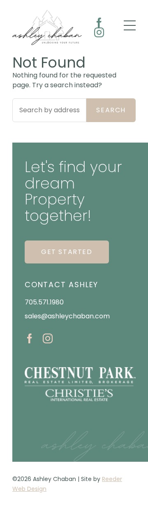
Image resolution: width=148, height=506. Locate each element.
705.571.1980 (44, 302)
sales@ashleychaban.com (67, 316)
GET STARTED (66, 251)
